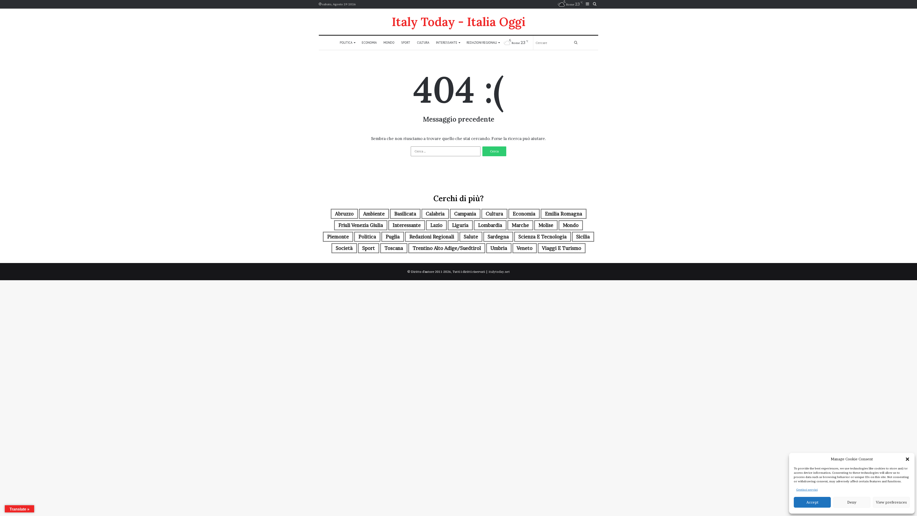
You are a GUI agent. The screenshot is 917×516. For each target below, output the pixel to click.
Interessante (446, 43)
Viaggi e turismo (561, 248)
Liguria (460, 225)
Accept (812, 502)
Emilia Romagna (563, 214)
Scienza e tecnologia (542, 237)
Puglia (393, 237)
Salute (471, 237)
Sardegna (498, 237)
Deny (851, 502)
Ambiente (374, 214)
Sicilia (583, 237)
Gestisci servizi (807, 489)
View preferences (891, 502)
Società (344, 248)
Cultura (423, 43)
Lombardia (490, 225)
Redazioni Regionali (482, 43)
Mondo (389, 43)
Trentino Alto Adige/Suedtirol (447, 248)
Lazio (436, 225)
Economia (369, 43)
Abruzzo (344, 214)
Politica (346, 43)
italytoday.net (499, 272)
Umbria (498, 248)
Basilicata (405, 214)
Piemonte (338, 237)
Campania (465, 214)
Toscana (393, 248)
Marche (520, 225)
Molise (545, 225)
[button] (907, 459)
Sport (405, 43)
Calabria (435, 214)
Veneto (525, 248)
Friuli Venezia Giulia (360, 225)
